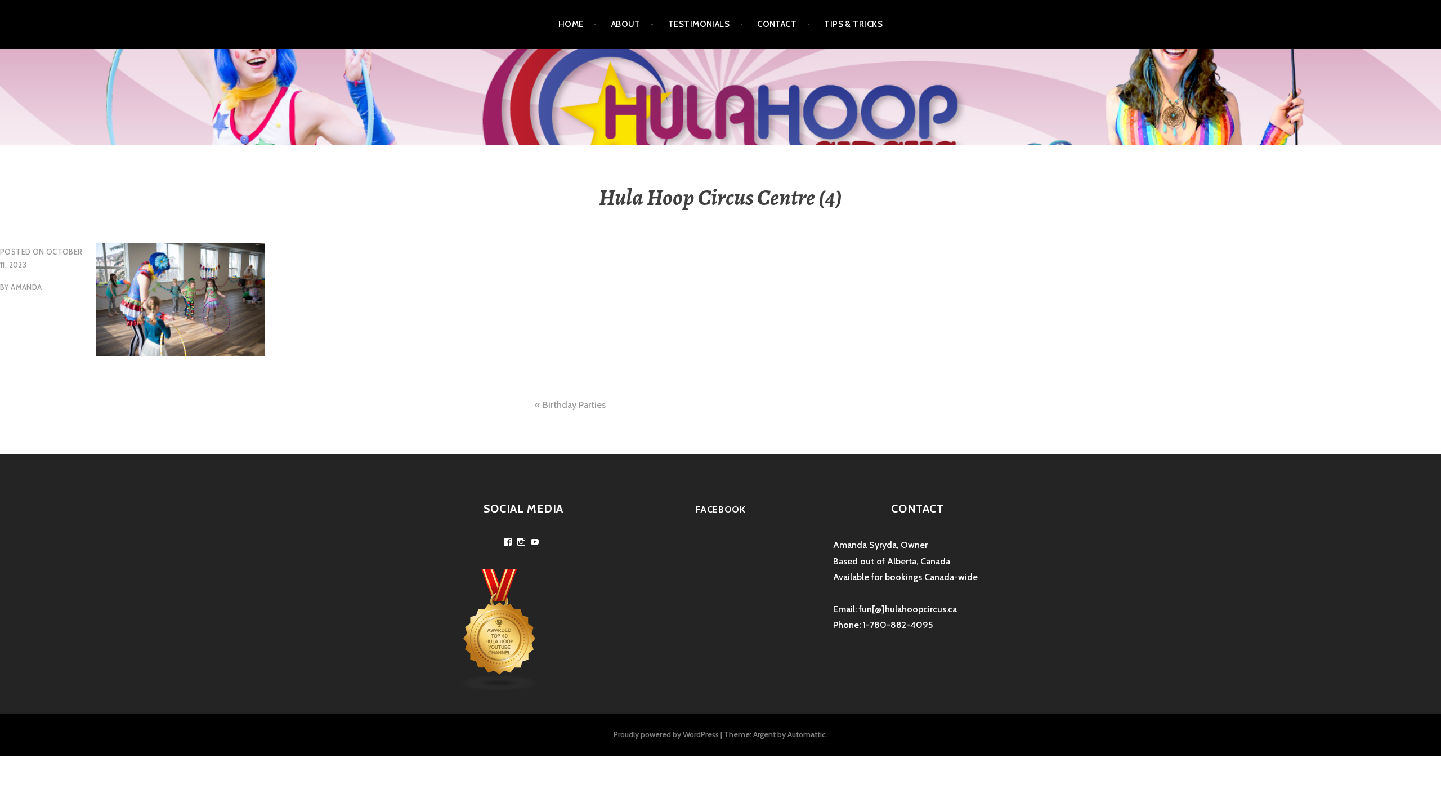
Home (571, 24)
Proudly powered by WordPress (666, 734)
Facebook (721, 509)
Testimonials (699, 24)
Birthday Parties (574, 404)
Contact (776, 24)
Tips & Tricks (853, 24)
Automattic (806, 734)
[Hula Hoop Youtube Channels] (500, 629)
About (626, 24)
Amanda (26, 287)
